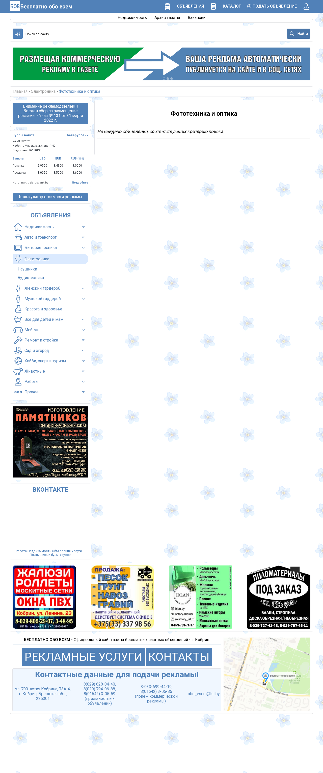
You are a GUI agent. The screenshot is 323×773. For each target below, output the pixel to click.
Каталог (232, 6)
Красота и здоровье (43, 309)
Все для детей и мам (43, 319)
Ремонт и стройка (41, 340)
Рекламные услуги (83, 657)
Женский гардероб (42, 288)
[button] (23, 64)
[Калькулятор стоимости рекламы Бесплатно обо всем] (213, 6)
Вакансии (196, 17)
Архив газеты (167, 17)
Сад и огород (36, 350)
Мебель (31, 329)
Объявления (190, 6)
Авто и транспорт (40, 237)
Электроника (36, 259)
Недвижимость (132, 17)
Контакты (178, 657)
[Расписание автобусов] (167, 6)
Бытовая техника (40, 247)
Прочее (31, 392)
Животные (34, 371)
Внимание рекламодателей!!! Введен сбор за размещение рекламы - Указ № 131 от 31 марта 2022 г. (50, 113)
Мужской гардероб (42, 298)
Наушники (27, 269)
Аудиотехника (31, 277)
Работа (31, 381)
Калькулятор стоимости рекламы (50, 196)
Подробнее (80, 182)
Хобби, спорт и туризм (45, 360)
